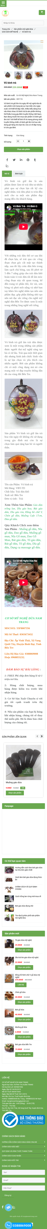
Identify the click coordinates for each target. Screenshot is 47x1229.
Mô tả (7, 174)
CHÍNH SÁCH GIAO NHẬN (11, 1156)
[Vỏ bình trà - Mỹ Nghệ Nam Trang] (7, 160)
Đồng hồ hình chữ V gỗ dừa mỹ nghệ (27, 976)
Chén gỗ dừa (20, 992)
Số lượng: (8, 142)
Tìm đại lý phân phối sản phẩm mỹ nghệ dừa (27, 916)
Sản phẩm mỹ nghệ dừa (24, 29)
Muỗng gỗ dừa (21, 1027)
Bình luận (19, 174)
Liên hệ (21, 985)
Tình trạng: (8, 135)
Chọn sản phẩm (23, 149)
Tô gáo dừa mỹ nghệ (23, 940)
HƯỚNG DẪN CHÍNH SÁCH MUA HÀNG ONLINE (19, 1142)
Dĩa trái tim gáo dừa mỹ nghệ (26, 957)
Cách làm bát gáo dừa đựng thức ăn (28, 878)
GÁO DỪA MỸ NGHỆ (11, 32)
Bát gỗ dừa (19, 1010)
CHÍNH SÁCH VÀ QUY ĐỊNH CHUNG (26, 888)
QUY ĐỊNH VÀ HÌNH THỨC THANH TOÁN (17, 1151)
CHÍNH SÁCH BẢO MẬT (10, 1147)
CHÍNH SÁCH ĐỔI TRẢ (10, 1160)
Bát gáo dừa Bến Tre (23, 1044)
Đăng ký (8, 1195)
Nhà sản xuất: (10, 95)
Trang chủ (7, 29)
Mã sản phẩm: (10, 99)
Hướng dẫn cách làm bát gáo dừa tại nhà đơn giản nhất (28, 869)
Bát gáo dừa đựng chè (24, 906)
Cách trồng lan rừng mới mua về (28, 896)
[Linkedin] (21, 160)
